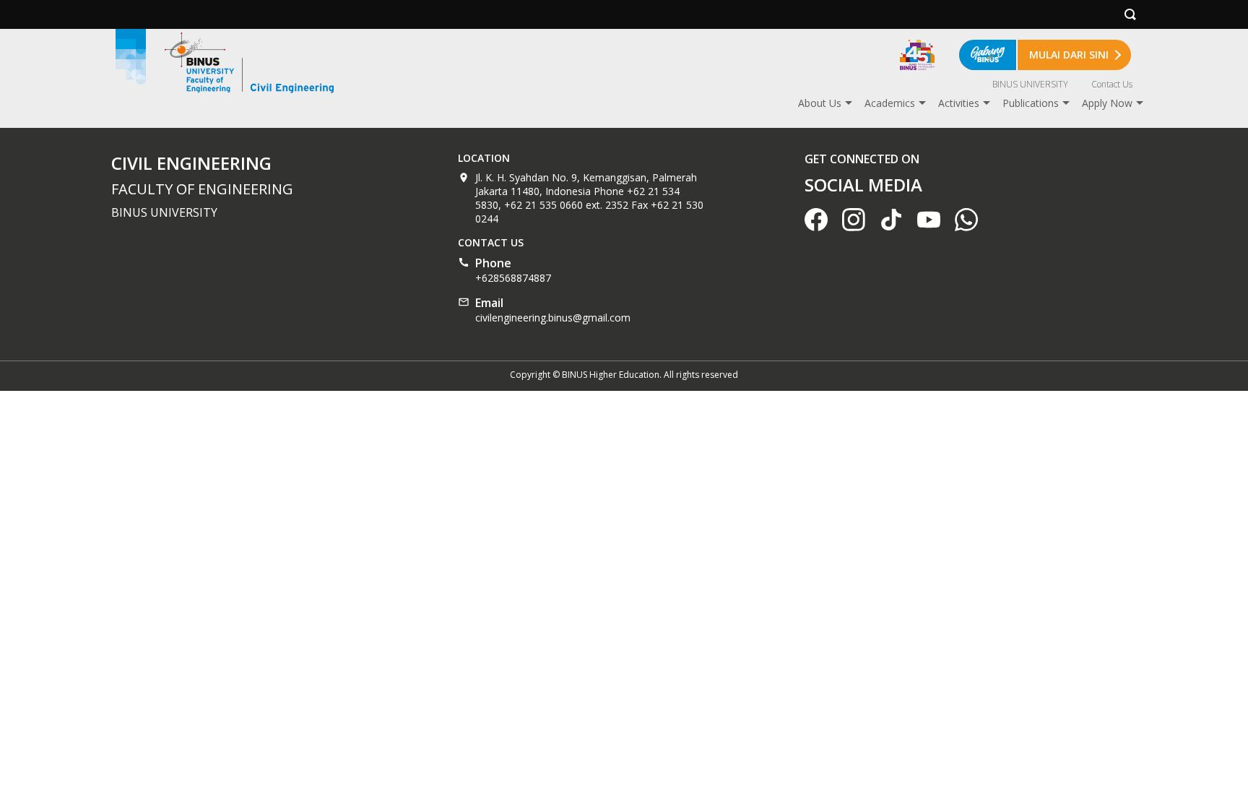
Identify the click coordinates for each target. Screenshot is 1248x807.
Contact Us (1111, 84)
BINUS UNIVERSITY (1030, 84)
